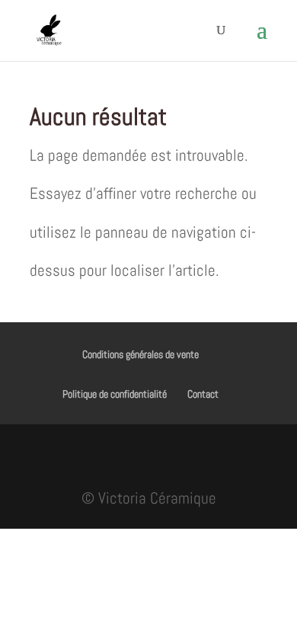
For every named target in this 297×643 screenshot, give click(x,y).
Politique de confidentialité (114, 394)
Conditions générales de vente (140, 354)
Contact (203, 394)
